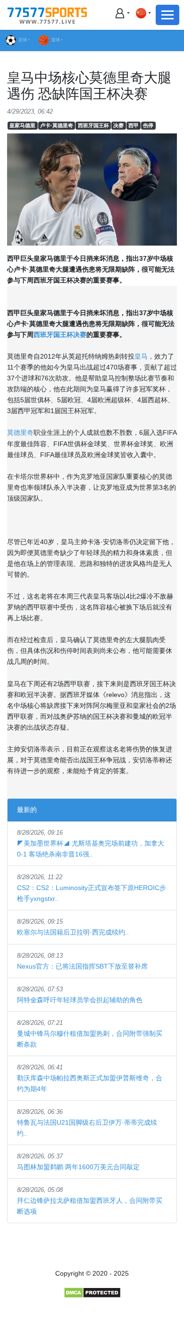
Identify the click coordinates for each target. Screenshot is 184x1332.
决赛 (118, 125)
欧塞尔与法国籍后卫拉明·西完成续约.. (73, 932)
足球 (22, 39)
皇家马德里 (22, 125)
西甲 (133, 125)
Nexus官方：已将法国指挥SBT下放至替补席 (82, 966)
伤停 (148, 125)
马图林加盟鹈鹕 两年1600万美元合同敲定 (78, 1167)
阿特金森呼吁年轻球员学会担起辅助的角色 (79, 1000)
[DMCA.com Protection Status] (92, 1292)
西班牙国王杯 (93, 125)
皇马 (141, 356)
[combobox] (143, 13)
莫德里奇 (20, 432)
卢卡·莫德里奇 (56, 125)
